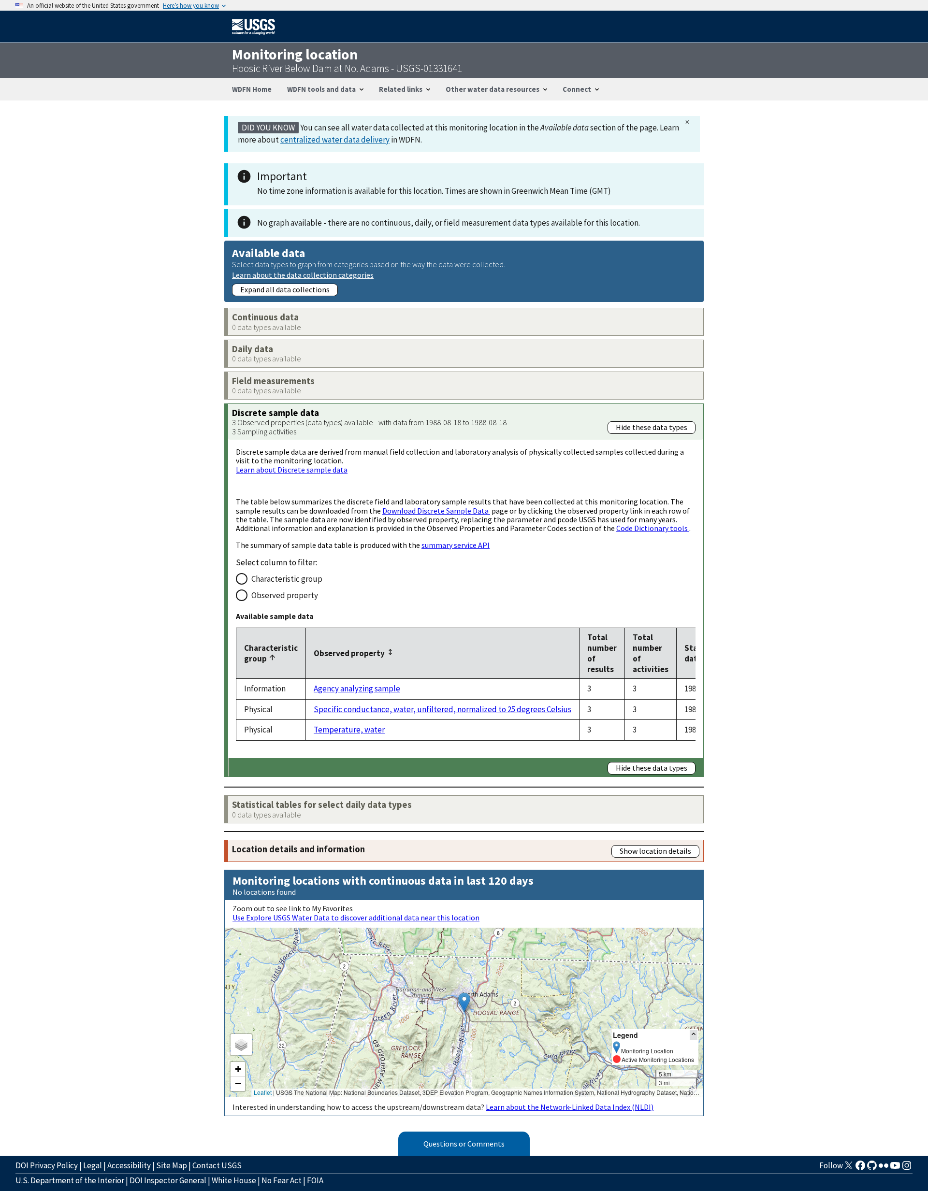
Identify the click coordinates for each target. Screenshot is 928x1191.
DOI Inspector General (168, 1180)
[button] (464, 1002)
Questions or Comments (464, 1143)
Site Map (171, 1165)
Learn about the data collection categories (303, 274)
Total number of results (602, 653)
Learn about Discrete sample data (292, 469)
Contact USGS (217, 1165)
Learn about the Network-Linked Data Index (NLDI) (569, 1107)
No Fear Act (281, 1180)
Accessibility (129, 1165)
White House (234, 1180)
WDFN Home (252, 89)
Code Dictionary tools (652, 528)
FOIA (315, 1180)
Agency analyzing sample (357, 688)
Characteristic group (286, 579)
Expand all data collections (285, 289)
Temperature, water (349, 729)
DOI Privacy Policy (46, 1165)
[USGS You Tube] (895, 1168)
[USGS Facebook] (860, 1168)
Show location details (655, 851)
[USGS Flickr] (883, 1168)
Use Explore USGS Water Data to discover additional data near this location (355, 917)
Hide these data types (651, 427)
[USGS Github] (872, 1168)
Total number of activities (650, 653)
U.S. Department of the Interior (69, 1180)
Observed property (284, 595)
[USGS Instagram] (907, 1168)
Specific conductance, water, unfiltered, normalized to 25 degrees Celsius (442, 709)
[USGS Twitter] (849, 1168)
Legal (92, 1165)
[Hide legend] (693, 1034)
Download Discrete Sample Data (436, 511)
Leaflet (263, 1092)
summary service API (455, 545)
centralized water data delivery (335, 139)
